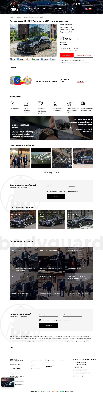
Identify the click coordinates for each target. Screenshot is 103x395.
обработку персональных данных (68, 191)
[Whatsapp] (74, 4)
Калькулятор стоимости (84, 55)
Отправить (56, 196)
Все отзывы (80, 81)
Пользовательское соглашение (17, 384)
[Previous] (5, 80)
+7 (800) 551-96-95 (61, 4)
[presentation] (7, 220)
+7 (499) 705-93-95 (61, 3)
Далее (11, 347)
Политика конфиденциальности (17, 381)
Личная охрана (47, 8)
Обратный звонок (16, 368)
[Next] (97, 80)
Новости (62, 360)
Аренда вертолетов (37, 360)
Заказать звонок (87, 3)
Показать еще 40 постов (51, 172)
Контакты (63, 363)
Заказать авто (67, 55)
